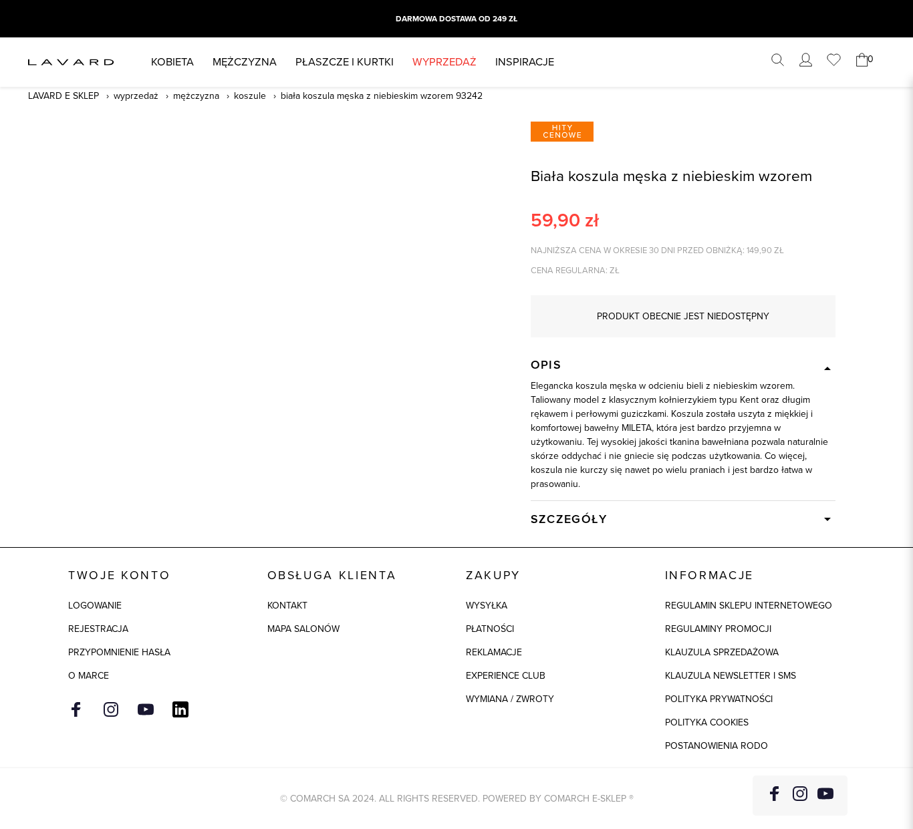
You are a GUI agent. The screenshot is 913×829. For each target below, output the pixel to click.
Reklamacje (494, 652)
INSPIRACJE (524, 61)
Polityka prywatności (719, 699)
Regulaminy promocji (718, 629)
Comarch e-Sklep (585, 799)
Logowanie (95, 606)
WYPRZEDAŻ (444, 61)
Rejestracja (98, 629)
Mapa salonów (303, 629)
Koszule (250, 96)
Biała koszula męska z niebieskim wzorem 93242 (382, 96)
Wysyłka (486, 606)
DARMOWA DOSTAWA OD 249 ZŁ (456, 18)
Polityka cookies (707, 722)
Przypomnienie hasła (119, 652)
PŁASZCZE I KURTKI (344, 61)
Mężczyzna (245, 61)
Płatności (490, 629)
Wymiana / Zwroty (510, 699)
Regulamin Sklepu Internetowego (748, 606)
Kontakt (287, 606)
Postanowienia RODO (716, 746)
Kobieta (172, 61)
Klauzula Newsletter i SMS (730, 676)
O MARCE (88, 676)
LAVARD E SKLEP (63, 96)
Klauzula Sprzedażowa (722, 652)
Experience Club (505, 676)
